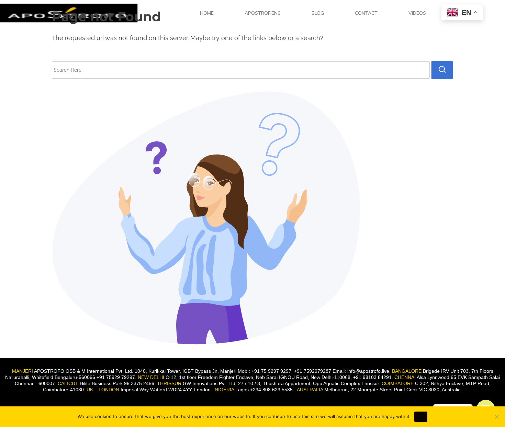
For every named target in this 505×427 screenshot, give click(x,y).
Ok (421, 416)
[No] (496, 416)
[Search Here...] (241, 70)
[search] (442, 70)
